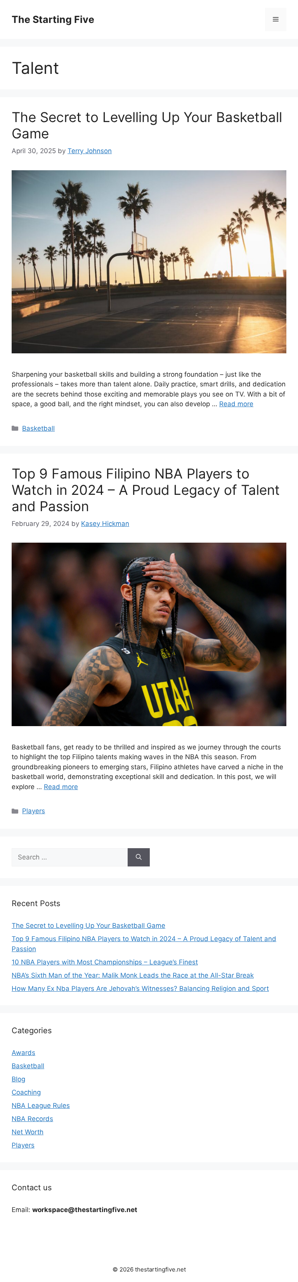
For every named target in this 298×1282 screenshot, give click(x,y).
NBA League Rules (41, 1105)
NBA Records (32, 1119)
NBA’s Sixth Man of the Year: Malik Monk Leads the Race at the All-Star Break (133, 975)
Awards (23, 1053)
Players (33, 811)
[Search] (139, 857)
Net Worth (27, 1132)
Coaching (26, 1092)
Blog (18, 1079)
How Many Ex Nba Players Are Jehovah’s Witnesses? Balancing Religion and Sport (140, 988)
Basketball (38, 428)
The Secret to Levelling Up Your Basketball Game (88, 925)
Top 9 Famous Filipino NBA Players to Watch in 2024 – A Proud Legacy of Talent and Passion (146, 489)
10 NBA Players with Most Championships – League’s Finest (105, 962)
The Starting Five (53, 19)
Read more (236, 404)
